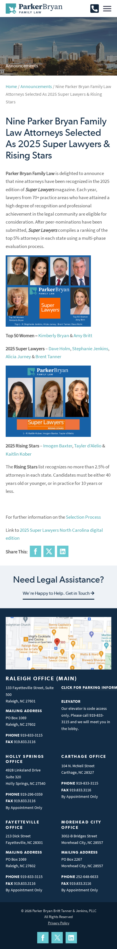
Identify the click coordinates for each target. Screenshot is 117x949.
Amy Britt (83, 335)
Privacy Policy (58, 923)
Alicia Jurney (18, 356)
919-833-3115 (31, 735)
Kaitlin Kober (19, 454)
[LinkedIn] (71, 937)
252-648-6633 (87, 876)
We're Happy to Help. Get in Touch (57, 593)
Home (11, 86)
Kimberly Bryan (53, 335)
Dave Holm (59, 348)
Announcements (36, 86)
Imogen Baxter (57, 446)
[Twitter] (57, 937)
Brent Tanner (48, 356)
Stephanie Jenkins (90, 348)
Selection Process (83, 517)
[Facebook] (43, 937)
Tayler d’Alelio (87, 446)
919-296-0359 (31, 794)
